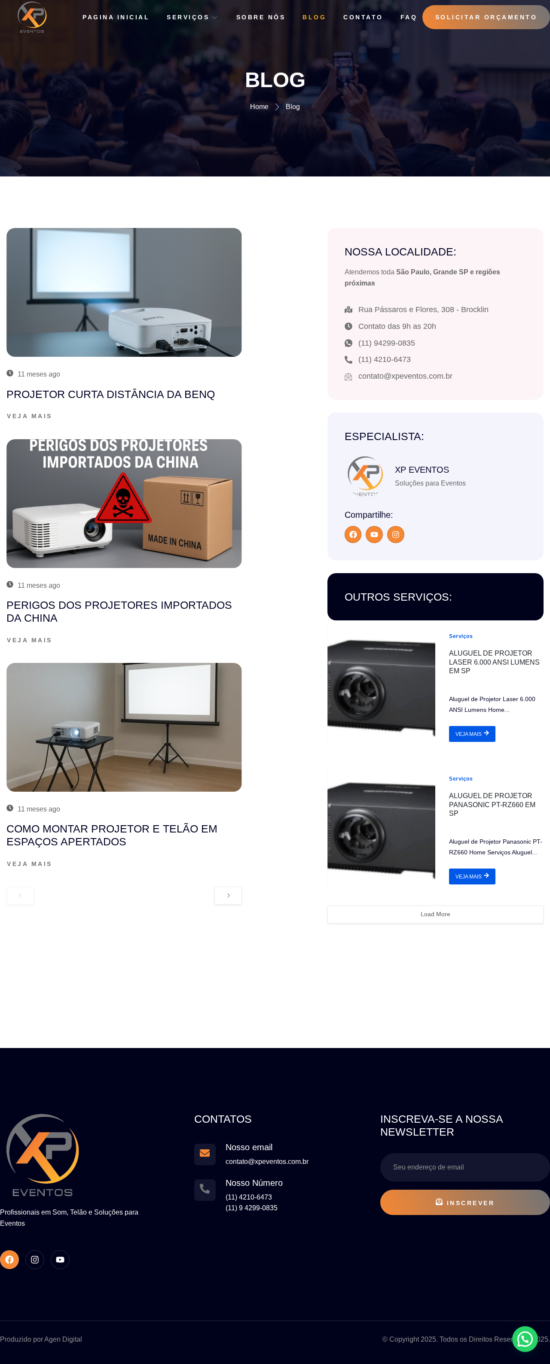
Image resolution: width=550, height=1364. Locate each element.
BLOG (314, 17)
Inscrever (471, 1203)
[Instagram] (395, 534)
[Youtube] (374, 534)
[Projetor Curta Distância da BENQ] (124, 292)
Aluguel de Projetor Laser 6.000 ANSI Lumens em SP (494, 662)
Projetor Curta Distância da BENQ (110, 394)
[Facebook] (353, 534)
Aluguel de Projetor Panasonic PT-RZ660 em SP (492, 804)
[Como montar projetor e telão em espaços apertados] (124, 727)
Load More (435, 914)
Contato (363, 17)
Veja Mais (29, 416)
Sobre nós (261, 17)
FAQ (409, 17)
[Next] (228, 896)
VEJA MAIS (468, 734)
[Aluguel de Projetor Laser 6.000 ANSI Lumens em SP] (381, 684)
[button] (525, 1339)
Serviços (188, 17)
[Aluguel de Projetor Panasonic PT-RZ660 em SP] (381, 827)
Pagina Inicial (116, 17)
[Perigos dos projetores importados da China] (124, 503)
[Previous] (20, 896)
